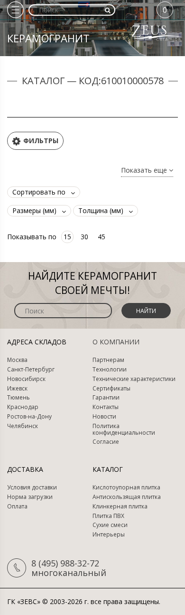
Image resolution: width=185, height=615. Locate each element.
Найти (146, 311)
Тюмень (18, 397)
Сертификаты (111, 388)
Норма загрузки (30, 497)
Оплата (17, 506)
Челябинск (22, 426)
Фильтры (40, 140)
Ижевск (17, 388)
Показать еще (145, 170)
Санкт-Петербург (31, 369)
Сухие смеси (110, 525)
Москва (17, 360)
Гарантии (106, 397)
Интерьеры (108, 534)
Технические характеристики (134, 379)
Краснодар (22, 407)
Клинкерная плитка (120, 506)
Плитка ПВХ (108, 516)
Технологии (109, 369)
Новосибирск (26, 379)
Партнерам (108, 360)
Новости (104, 416)
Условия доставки (32, 487)
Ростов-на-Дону (29, 416)
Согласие (105, 442)
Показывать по (31, 236)
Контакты (105, 407)
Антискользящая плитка (126, 497)
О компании (115, 341)
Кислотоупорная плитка (126, 487)
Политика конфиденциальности (123, 429)
